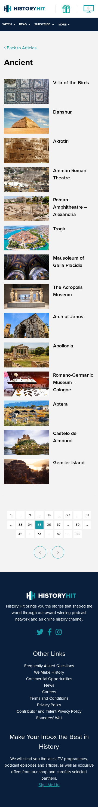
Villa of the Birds (71, 82)
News (49, 685)
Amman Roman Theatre (69, 174)
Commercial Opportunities (49, 679)
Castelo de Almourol (64, 437)
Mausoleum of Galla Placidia (68, 261)
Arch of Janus (68, 316)
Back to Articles (21, 48)
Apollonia (63, 345)
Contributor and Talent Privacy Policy (49, 711)
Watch (7, 24)
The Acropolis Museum (68, 291)
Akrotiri (61, 141)
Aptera (60, 404)
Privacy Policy (49, 705)
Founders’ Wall (49, 718)
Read (23, 24)
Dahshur (62, 111)
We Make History (49, 672)
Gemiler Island (68, 462)
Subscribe (42, 24)
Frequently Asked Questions (49, 666)
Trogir (59, 228)
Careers (49, 692)
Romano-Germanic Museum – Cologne (73, 382)
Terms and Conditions (49, 698)
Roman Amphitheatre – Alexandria (70, 207)
